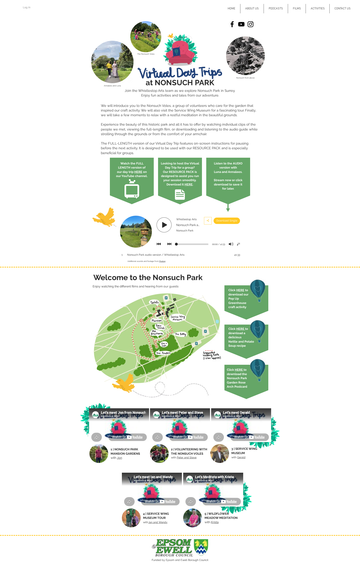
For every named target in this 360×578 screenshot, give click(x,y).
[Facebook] (232, 24)
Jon (119, 458)
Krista (215, 522)
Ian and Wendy (157, 522)
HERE (138, 172)
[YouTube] (241, 24)
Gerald (241, 457)
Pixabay (162, 261)
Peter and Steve (186, 457)
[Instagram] (250, 24)
